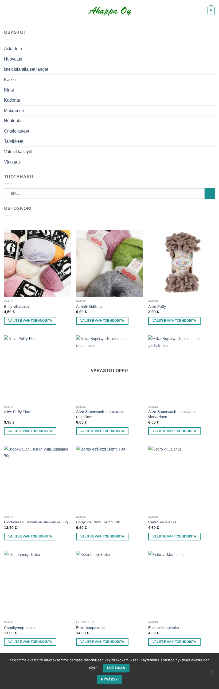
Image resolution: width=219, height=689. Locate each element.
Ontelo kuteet (16, 131)
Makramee (14, 110)
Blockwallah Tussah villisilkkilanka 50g (36, 522)
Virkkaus (12, 162)
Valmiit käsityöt (18, 151)
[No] (212, 672)
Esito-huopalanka (90, 628)
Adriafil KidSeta (89, 306)
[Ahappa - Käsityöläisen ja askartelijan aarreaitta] (110, 11)
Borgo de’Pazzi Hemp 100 (98, 522)
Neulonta (12, 120)
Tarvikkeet (13, 141)
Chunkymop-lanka (19, 628)
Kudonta (12, 100)
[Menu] (200, 10)
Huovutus (13, 59)
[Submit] (210, 193)
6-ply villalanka (16, 306)
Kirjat (9, 90)
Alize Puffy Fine (17, 412)
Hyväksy (109, 679)
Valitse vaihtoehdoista (30, 320)
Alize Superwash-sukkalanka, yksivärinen (173, 414)
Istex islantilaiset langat (26, 69)
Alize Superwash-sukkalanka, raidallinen (101, 414)
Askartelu (13, 48)
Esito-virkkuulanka (163, 628)
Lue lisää (116, 668)
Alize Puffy (157, 306)
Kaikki (10, 79)
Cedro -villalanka (162, 522)
